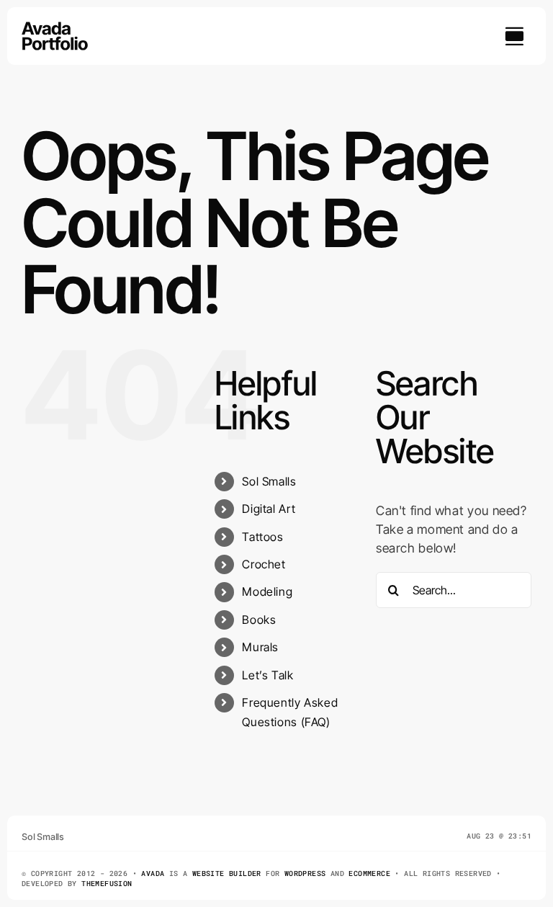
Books (259, 619)
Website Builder (226, 873)
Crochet (263, 564)
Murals (260, 647)
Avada (152, 873)
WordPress (305, 873)
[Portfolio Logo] (55, 27)
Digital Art (268, 508)
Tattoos (262, 537)
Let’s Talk (267, 675)
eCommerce (369, 873)
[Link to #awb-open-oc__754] (514, 36)
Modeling (267, 591)
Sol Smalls (269, 481)
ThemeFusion (106, 883)
